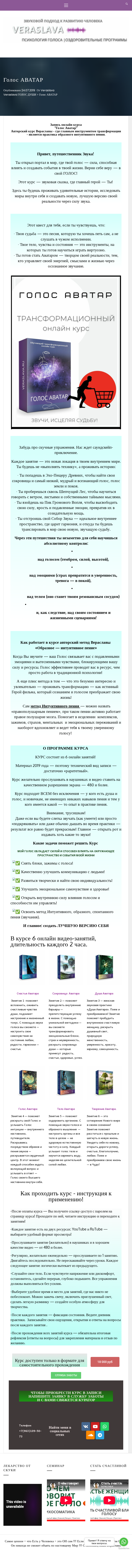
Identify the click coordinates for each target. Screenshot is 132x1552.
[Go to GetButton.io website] (123, 1548)
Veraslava (47, 90)
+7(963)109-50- (30, 1430)
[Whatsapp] (104, 1426)
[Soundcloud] (90, 1435)
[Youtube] (95, 1426)
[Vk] (85, 1426)
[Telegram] (100, 1435)
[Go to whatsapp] (123, 1542)
